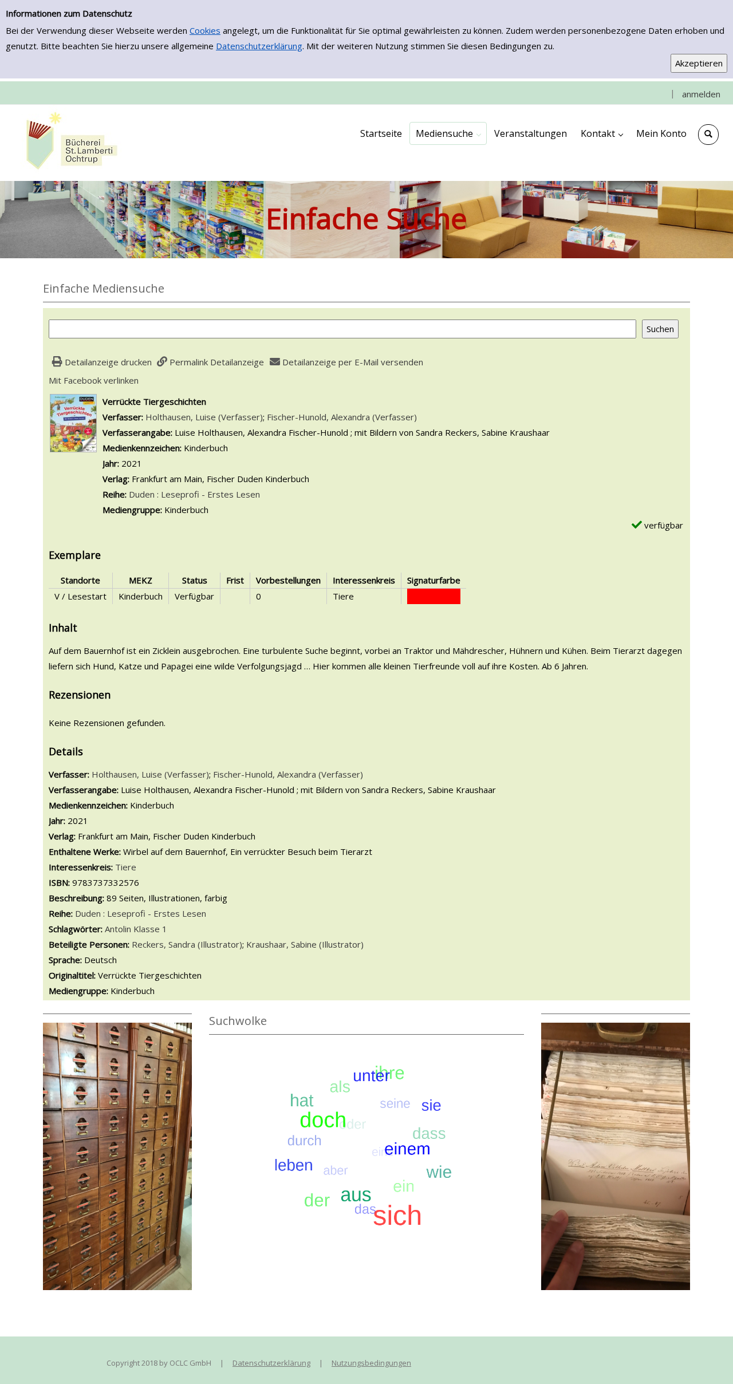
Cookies (205, 30)
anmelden (701, 94)
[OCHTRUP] (68, 142)
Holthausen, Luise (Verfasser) (204, 417)
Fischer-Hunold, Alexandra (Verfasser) (342, 417)
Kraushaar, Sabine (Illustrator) (305, 944)
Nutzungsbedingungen (371, 1363)
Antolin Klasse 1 (136, 929)
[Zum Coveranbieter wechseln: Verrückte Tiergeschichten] (73, 422)
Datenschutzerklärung (259, 46)
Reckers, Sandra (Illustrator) (187, 944)
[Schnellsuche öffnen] (708, 134)
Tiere (125, 867)
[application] (448, 133)
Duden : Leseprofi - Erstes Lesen (194, 494)
